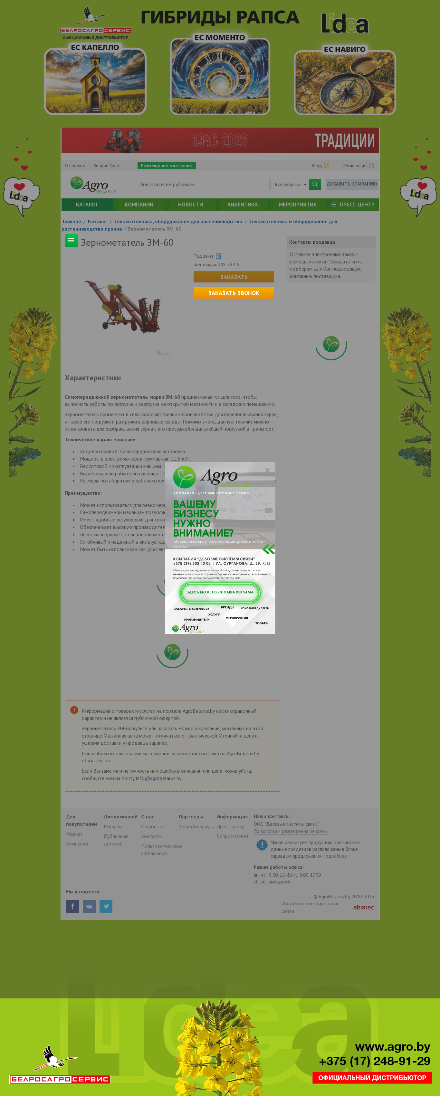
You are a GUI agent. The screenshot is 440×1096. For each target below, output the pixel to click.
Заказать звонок (233, 293)
